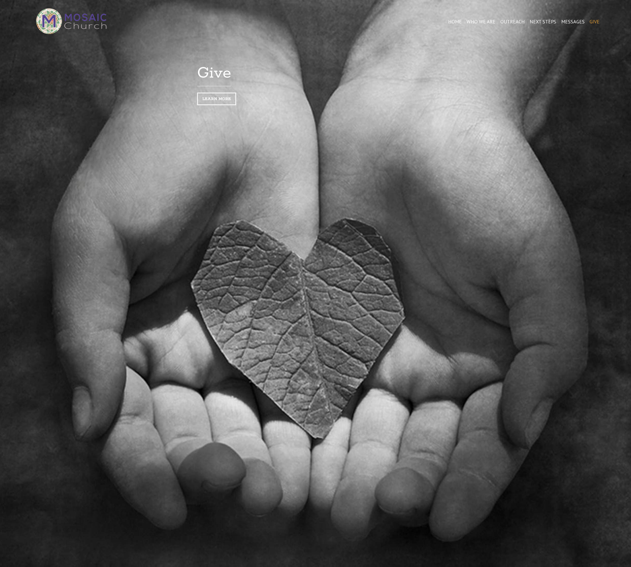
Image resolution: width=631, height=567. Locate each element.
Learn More (216, 98)
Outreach (512, 21)
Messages (573, 21)
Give (594, 21)
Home (455, 21)
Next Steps (543, 21)
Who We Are (481, 21)
